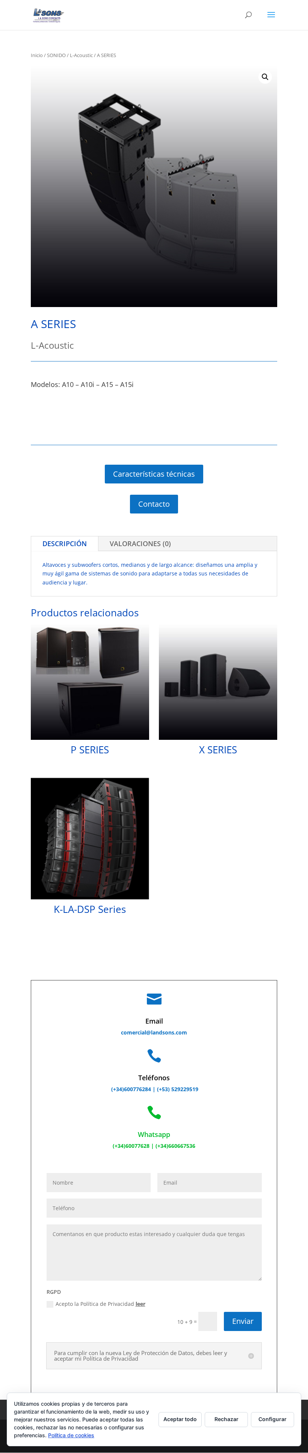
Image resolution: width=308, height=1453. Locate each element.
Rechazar (226, 1419)
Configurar (272, 1419)
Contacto (154, 504)
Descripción (64, 543)
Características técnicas (154, 474)
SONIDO (56, 55)
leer (140, 1303)
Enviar (243, 1321)
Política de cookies (71, 1435)
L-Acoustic (81, 55)
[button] (265, 77)
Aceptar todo (180, 1419)
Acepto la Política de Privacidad (100, 1303)
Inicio (37, 55)
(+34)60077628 (131, 1145)
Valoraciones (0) (140, 543)
